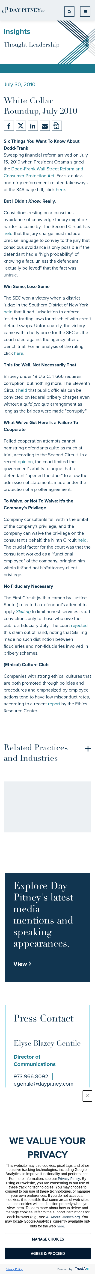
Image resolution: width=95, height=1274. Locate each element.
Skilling (23, 611)
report (54, 703)
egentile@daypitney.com (43, 1083)
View (22, 963)
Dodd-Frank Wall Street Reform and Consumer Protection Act (43, 172)
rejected (79, 625)
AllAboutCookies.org (63, 1216)
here (60, 189)
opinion (25, 461)
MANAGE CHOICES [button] (48, 1239)
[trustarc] (81, 1269)
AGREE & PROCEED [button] (48, 1253)
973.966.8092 (31, 1076)
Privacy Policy (69, 1178)
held (8, 233)
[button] (87, 1096)
